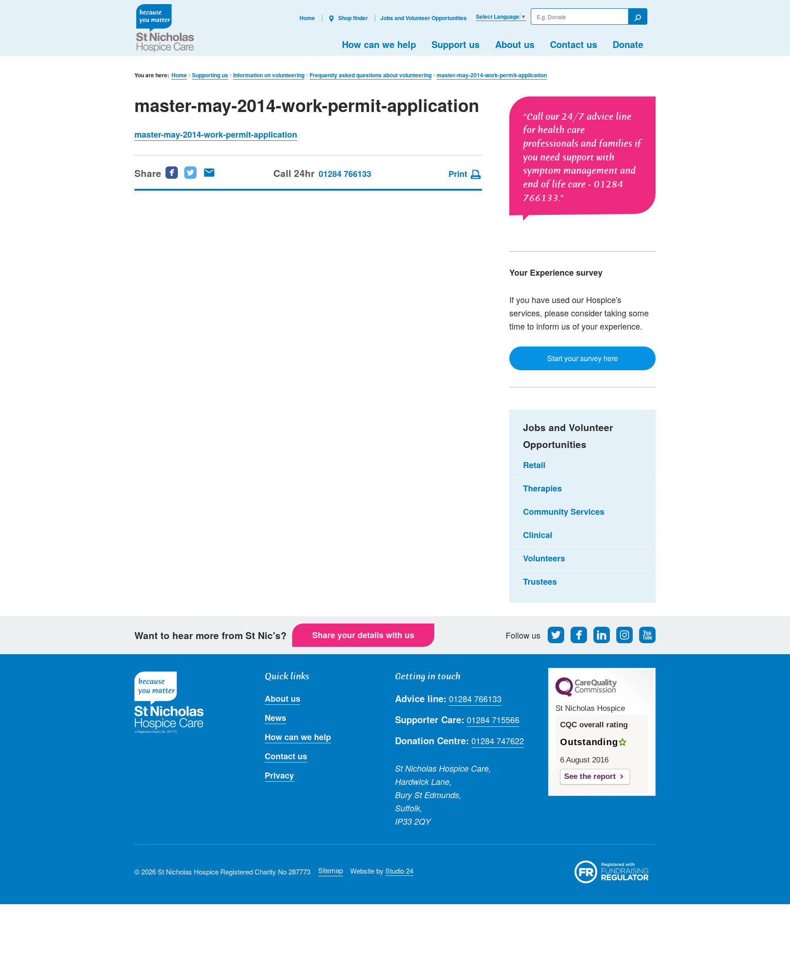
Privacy (279, 775)
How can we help (379, 44)
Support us (456, 44)
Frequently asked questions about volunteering (371, 75)
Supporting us (210, 75)
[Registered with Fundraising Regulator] (612, 871)
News (275, 718)
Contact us (573, 44)
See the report (590, 776)
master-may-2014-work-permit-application (492, 75)
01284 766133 (345, 174)
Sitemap (330, 870)
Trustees (540, 581)
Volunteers (544, 558)
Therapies (542, 488)
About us (514, 44)
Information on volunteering (268, 75)
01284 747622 (497, 740)
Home (307, 18)
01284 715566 (493, 719)
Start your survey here (582, 358)
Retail (534, 465)
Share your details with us (363, 635)
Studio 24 (399, 870)
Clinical (537, 535)
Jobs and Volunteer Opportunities (423, 18)
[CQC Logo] (586, 694)
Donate (628, 44)
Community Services (563, 511)
